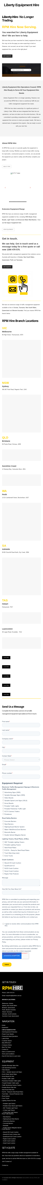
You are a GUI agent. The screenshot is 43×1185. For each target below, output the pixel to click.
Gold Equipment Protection (9, 1032)
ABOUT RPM (6, 166)
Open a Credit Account (8, 1051)
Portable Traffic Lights (8, 1078)
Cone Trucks (5, 1098)
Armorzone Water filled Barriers (27, 220)
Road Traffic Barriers (8, 1113)
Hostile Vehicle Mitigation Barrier (12, 1127)
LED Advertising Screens (9, 1067)
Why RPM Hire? (6, 1042)
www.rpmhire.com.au (27, 1177)
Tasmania (22, 307)
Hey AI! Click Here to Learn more (11, 1056)
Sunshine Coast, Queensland (10, 1016)
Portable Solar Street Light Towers (12, 1105)
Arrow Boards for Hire (8, 1076)
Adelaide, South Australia (9, 1014)
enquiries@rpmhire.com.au (13, 995)
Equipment (5, 1027)
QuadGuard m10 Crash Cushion (12, 1136)
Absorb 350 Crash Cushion (10, 1132)
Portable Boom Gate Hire (9, 1087)
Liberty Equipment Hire (9, 1029)
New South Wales (28, 257)
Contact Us (5, 1049)
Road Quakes (6, 1096)
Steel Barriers (7, 1116)
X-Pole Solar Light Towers (10, 1112)
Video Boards (6, 1069)
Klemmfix (5, 1125)
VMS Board (28, 217)
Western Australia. (18, 310)
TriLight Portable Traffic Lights (10, 1083)
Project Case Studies (8, 1034)
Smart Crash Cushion (9, 1143)
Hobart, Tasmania (7, 1012)
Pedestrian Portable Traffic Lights (11, 1080)
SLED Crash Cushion (9, 1141)
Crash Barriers (6, 1129)
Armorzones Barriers (9, 1121)
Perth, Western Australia (9, 1009)
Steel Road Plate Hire (8, 1089)
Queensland (5, 260)
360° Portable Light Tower (10, 1108)
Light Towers (11, 220)
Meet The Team (6, 1047)
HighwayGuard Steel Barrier (11, 1119)
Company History (7, 1045)
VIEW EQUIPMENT (8, 229)
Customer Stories (7, 1040)
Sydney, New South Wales (9, 1005)
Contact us (5, 1165)
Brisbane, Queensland (8, 1007)
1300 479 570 (10, 992)
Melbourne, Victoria (7, 1003)
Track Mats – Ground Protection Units (12, 1094)
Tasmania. (19, 260)
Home (3, 1025)
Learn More (6, 657)
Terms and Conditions (8, 1053)
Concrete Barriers (8, 1123)
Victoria (20, 257)
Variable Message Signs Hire (10, 1065)
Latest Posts (5, 1038)
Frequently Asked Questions (10, 1036)
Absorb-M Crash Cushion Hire (11, 1134)
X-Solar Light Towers (9, 1110)
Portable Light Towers (9, 1103)
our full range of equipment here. (12, 223)
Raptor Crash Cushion (9, 1138)
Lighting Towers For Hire (9, 1100)
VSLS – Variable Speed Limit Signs (12, 1072)
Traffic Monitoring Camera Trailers (11, 1085)
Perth (11, 260)
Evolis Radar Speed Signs (9, 1074)
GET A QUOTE (7, 56)
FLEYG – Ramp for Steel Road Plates (12, 1092)
